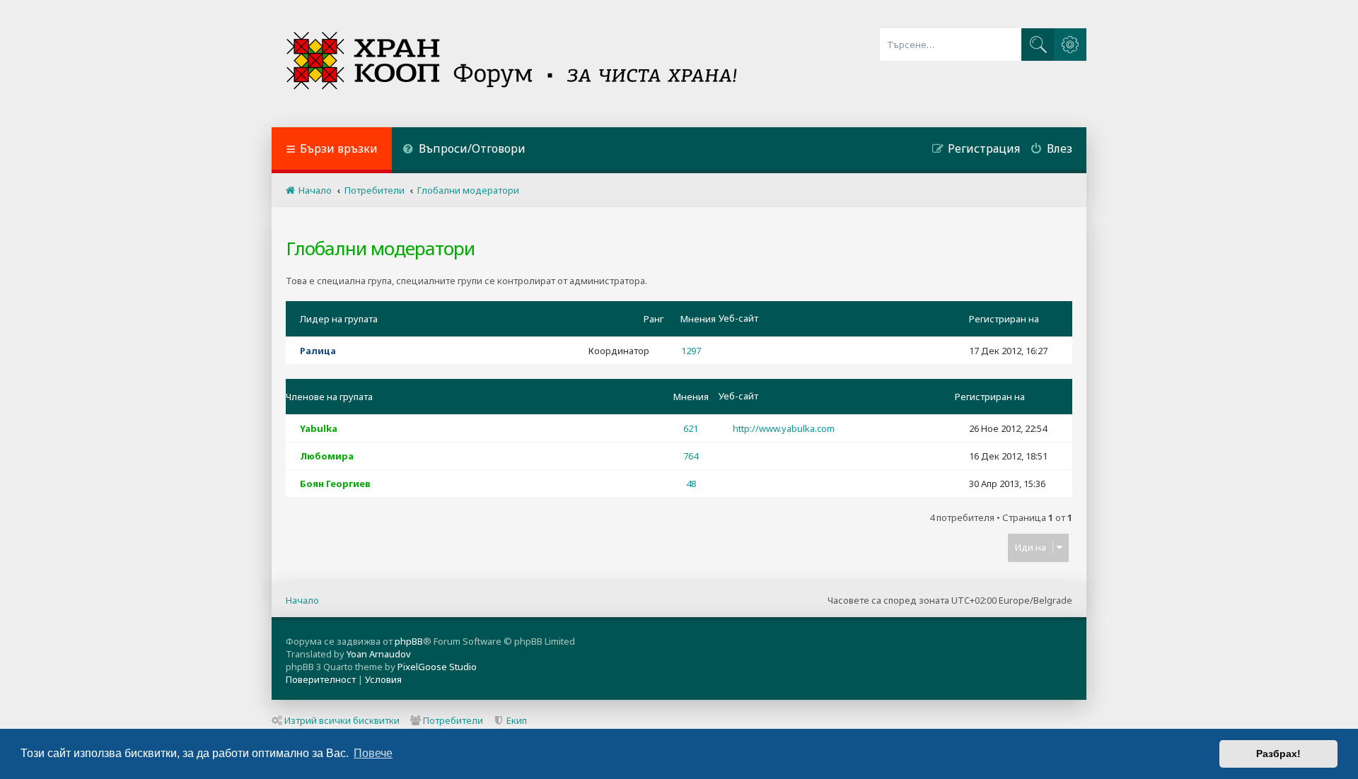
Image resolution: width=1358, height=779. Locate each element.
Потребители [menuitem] (453, 720)
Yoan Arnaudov (379, 654)
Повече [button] (373, 753)
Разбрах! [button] (1278, 753)
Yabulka (318, 428)
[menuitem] (464, 150)
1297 (691, 350)
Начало (302, 600)
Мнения (698, 318)
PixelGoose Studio (437, 666)
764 (690, 456)
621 (690, 428)
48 (691, 483)
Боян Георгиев (335, 483)
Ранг (653, 318)
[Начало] (513, 63)
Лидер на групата (339, 318)
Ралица (318, 350)
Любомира (327, 456)
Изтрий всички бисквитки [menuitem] (342, 720)
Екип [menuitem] (516, 720)
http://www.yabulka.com (784, 428)
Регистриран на (1004, 318)
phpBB (409, 641)
